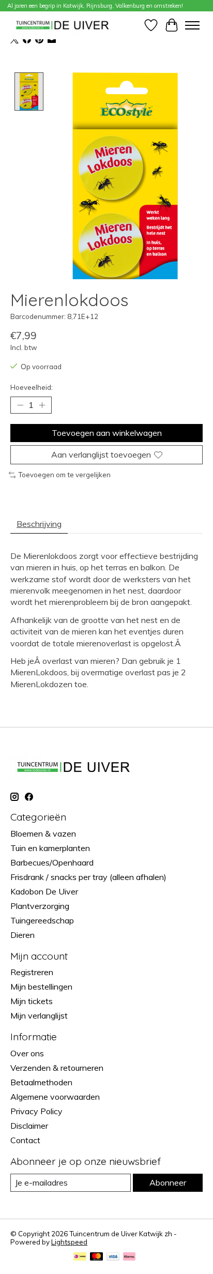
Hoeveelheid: (31, 387)
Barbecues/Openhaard (52, 862)
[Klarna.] (129, 1257)
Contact (25, 1140)
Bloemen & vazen (43, 833)
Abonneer (167, 1182)
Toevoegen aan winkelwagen (107, 433)
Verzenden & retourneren (56, 1068)
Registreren (31, 972)
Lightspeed (69, 1242)
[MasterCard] (96, 1257)
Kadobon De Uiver (44, 891)
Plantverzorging (39, 906)
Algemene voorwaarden (55, 1096)
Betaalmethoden (41, 1082)
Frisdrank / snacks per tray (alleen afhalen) (88, 877)
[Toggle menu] (192, 25)
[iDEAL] (79, 1257)
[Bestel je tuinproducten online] (62, 25)
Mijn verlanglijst (39, 1015)
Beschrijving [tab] (39, 524)
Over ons (27, 1053)
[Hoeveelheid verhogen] (42, 405)
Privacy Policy (36, 1111)
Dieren (22, 935)
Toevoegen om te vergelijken (64, 475)
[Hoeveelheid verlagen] (20, 405)
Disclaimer (29, 1125)
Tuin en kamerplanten (50, 848)
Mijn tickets (31, 1001)
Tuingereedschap (42, 920)
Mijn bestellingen (41, 986)
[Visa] (113, 1257)
